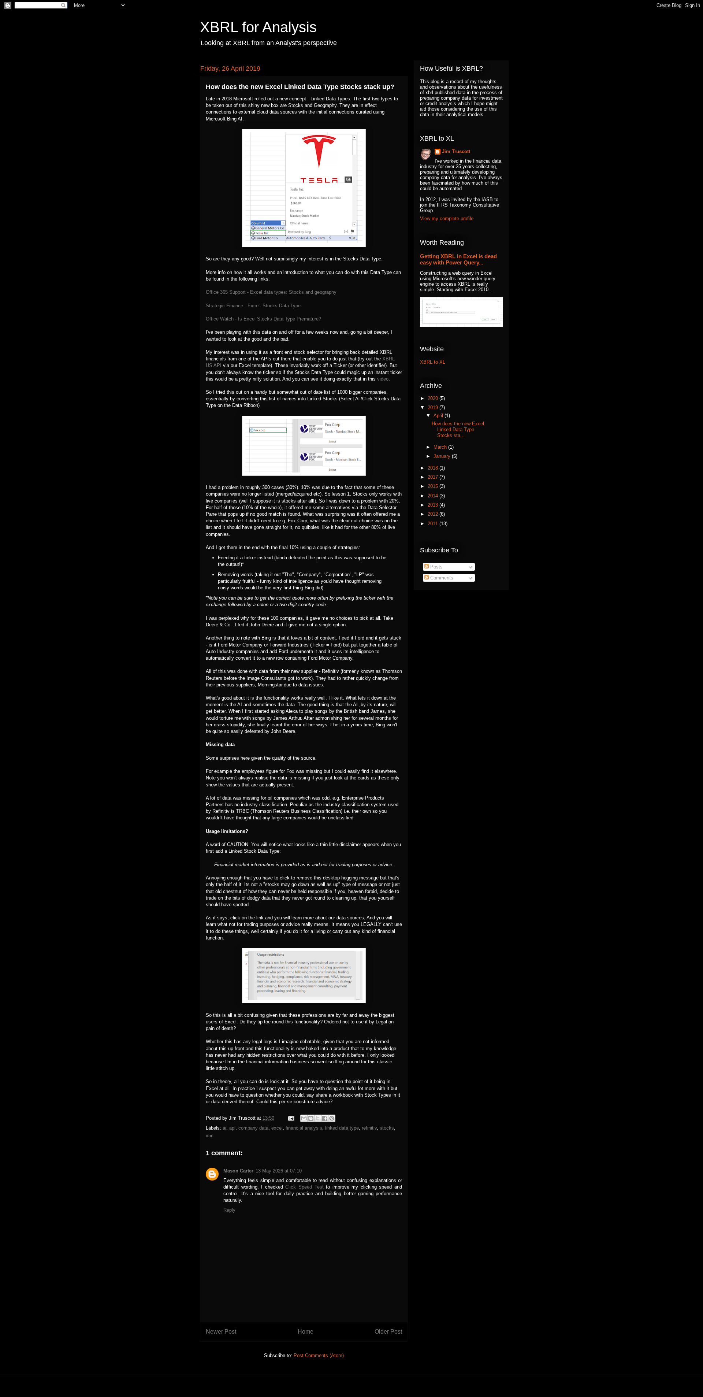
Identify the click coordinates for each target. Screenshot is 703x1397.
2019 (433, 407)
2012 (433, 514)
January (443, 456)
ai (224, 1128)
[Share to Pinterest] (331, 1118)
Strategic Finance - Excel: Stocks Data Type (253, 305)
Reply (229, 1210)
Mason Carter (238, 1171)
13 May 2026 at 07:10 (279, 1171)
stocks (387, 1128)
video (382, 379)
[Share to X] (317, 1118)
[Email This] (304, 1118)
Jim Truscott (456, 151)
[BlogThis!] (311, 1118)
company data (253, 1128)
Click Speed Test (304, 1187)
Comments (441, 578)
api (232, 1128)
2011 (433, 523)
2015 (433, 486)
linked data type (342, 1128)
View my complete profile (446, 218)
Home (305, 1332)
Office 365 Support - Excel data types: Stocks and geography (271, 292)
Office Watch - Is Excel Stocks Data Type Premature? (263, 319)
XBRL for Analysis (258, 27)
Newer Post (221, 1332)
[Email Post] (290, 1118)
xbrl (209, 1135)
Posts (436, 567)
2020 (433, 398)
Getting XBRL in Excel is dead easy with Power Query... (458, 259)
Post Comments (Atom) (319, 1355)
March (441, 447)
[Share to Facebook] (324, 1118)
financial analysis (304, 1128)
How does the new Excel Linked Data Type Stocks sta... (458, 429)
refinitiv (369, 1128)
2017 (433, 477)
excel (277, 1128)
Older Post (388, 1332)
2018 (433, 468)
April (439, 415)
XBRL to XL (432, 362)
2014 (433, 496)
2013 (433, 505)
